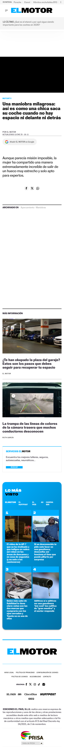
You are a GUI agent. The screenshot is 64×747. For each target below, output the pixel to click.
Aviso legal (9, 673)
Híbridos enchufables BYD (45, 2)
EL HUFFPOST (23, 503)
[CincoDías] (30, 694)
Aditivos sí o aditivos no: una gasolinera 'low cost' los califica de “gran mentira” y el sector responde (45, 605)
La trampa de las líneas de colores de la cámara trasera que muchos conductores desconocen (29, 427)
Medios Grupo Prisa (32, 743)
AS (42, 502)
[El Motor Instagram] (35, 684)
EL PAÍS (34, 503)
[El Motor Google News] (43, 684)
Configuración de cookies (47, 673)
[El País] (11, 694)
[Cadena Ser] (31, 699)
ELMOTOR (10, 502)
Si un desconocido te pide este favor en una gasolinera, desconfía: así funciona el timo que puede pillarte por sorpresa (45, 552)
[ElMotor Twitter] (30, 684)
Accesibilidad (35, 677)
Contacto (47, 677)
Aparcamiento (27, 207)
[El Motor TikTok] (39, 684)
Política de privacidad (25, 673)
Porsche (18, 2)
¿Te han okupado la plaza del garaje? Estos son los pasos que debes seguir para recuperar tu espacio (31, 363)
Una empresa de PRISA (32, 735)
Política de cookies (19, 677)
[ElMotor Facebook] (26, 684)
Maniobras (41, 207)
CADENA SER (49, 503)
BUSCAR (14, 467)
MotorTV (6, 98)
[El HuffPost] (48, 694)
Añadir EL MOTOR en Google (22, 142)
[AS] (19, 694)
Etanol (27, 2)
